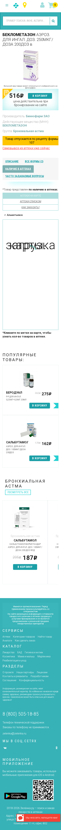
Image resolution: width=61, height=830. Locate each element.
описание (11, 161)
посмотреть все (17, 492)
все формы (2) (34, 161)
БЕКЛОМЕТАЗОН (15, 125)
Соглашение (9, 680)
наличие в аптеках (18, 168)
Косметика (9, 656)
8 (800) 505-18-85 (21, 714)
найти (53, 21)
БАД (19, 652)
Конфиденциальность (31, 680)
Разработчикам (39, 676)
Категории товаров (24, 636)
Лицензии (42, 672)
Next (55, 544)
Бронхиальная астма (28, 131)
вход (43, 5)
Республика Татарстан (25, 5)
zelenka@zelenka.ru (14, 733)
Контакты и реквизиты (15, 676)
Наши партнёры (25, 672)
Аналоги (7, 640)
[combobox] (26, 20)
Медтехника (43, 656)
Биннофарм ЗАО (38, 116)
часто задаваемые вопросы (24, 176)
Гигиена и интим (34, 652)
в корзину (40, 95)
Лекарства (8, 652)
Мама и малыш (26, 656)
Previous (5, 544)
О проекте (8, 672)
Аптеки (6, 636)
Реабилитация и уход (14, 660)
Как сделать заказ (25, 640)
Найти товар (45, 636)
